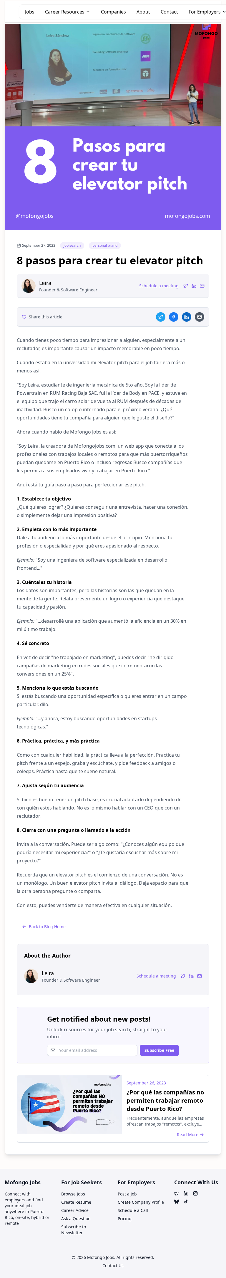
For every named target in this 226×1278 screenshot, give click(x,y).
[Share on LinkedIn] (186, 317)
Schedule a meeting (159, 285)
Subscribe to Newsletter (73, 1229)
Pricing (125, 1218)
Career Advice (75, 1210)
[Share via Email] (199, 317)
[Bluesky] (176, 1201)
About (143, 12)
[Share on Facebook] (173, 317)
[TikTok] (186, 1201)
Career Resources (64, 12)
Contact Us (113, 1265)
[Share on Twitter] (160, 317)
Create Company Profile (141, 1202)
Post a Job (127, 1194)
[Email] (202, 285)
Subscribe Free (159, 1050)
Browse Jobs (73, 1194)
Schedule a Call (133, 1210)
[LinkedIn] (194, 285)
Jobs (29, 12)
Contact (169, 12)
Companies (113, 12)
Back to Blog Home (47, 926)
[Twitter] (185, 285)
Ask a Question (76, 1218)
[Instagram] (195, 1193)
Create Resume (76, 1202)
